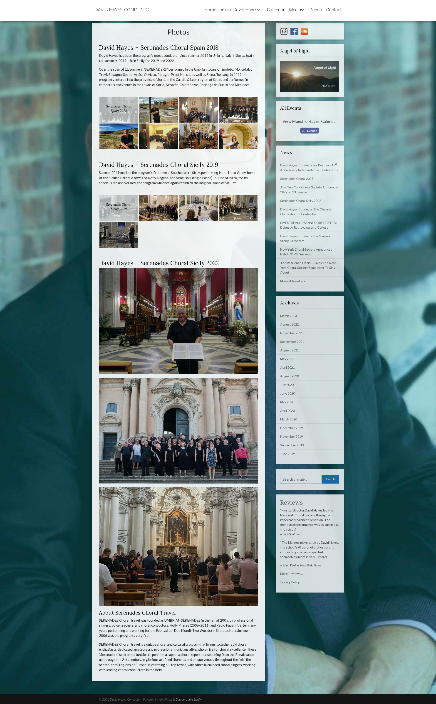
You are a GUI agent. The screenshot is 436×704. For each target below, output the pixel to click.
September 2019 (292, 445)
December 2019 (291, 428)
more (322, 557)
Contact (334, 9)
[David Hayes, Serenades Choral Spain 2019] (158, 110)
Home (210, 9)
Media (295, 9)
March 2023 (288, 316)
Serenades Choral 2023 (296, 178)
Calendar (276, 9)
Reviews (291, 502)
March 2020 (288, 419)
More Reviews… (291, 574)
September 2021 (292, 341)
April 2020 (287, 411)
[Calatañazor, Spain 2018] (198, 136)
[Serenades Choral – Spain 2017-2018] (238, 110)
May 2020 (287, 402)
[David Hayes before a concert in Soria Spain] (158, 136)
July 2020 (287, 385)
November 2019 (291, 436)
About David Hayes (239, 9)
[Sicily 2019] (118, 208)
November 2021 (291, 333)
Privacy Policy (290, 582)
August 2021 (289, 350)
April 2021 (287, 367)
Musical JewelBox (292, 281)
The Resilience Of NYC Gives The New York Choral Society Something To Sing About (308, 267)
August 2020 (289, 376)
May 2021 (287, 359)
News (316, 9)
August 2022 (289, 324)
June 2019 (287, 454)
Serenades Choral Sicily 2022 (300, 201)
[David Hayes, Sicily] (158, 208)
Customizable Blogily (189, 699)
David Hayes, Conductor (123, 9)
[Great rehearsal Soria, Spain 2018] (238, 136)
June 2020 (287, 393)
